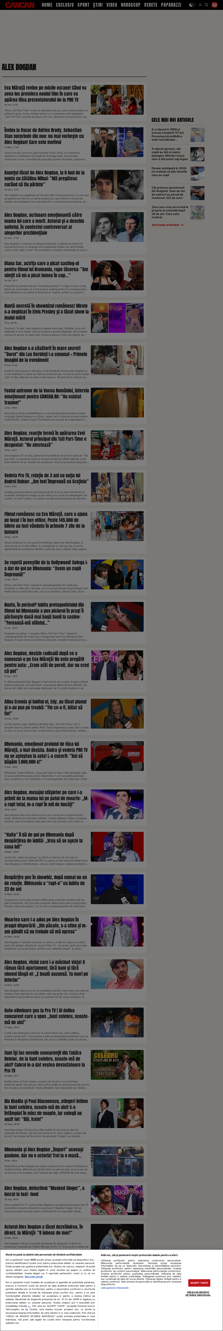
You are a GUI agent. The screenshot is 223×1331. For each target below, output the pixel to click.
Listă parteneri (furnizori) (115, 1288)
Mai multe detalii (34, 1276)
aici (29, 1306)
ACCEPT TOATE (199, 1283)
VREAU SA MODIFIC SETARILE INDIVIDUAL (197, 1293)
